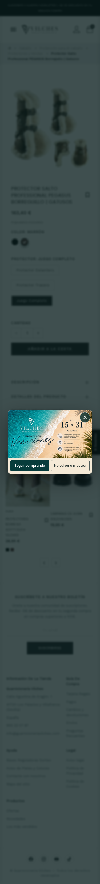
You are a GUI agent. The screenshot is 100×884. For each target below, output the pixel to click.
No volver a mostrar (70, 465)
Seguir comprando (30, 465)
